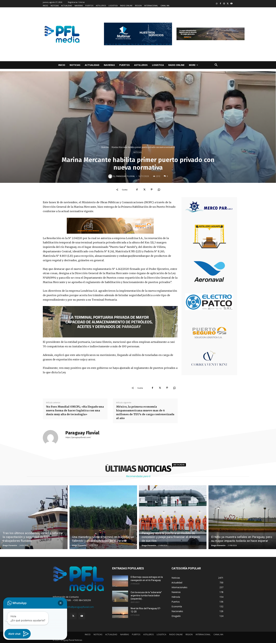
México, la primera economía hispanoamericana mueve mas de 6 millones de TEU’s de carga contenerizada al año (145, 412)
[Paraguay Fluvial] (110, 176)
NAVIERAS (124, 634)
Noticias (105, 147)
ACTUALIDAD (111, 634)
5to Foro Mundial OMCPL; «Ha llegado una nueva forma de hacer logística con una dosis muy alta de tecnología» (75, 410)
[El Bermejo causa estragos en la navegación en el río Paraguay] (120, 581)
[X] (144, 189)
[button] (216, 65)
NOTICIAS (98, 634)
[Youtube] (231, 4)
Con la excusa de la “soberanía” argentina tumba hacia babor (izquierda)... (146, 595)
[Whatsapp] (217, 4)
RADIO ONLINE (176, 634)
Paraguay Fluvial (125, 176)
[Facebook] (220, 4)
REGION (189, 634)
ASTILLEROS (148, 634)
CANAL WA (218, 634)
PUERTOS (136, 634)
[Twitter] (228, 4)
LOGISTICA (161, 634)
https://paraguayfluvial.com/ (78, 437)
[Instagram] (224, 4)
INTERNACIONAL (203, 634)
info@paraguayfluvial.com (80, 606)
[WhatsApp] (159, 189)
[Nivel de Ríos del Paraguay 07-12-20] (120, 612)
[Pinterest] (151, 189)
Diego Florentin (10, 545)
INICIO (88, 634)
